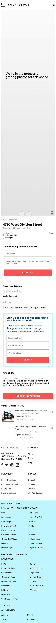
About (30, 454)
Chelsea (4, 513)
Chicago (7, 228)
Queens (33, 508)
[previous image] (21, 214)
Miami (30, 615)
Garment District (8, 534)
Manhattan (7, 508)
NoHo (31, 526)
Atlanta (4, 615)
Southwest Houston (9, 599)
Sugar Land (34, 572)
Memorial (5, 585)
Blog (30, 462)
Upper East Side (35, 543)
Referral (31, 488)
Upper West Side (36, 548)
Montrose (5, 594)
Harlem (4, 543)
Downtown (7, 559)
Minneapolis (32, 619)
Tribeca (32, 534)
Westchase (34, 590)
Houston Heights (8, 581)
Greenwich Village (9, 539)
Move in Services (8, 493)
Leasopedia (6, 488)
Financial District (8, 526)
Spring (32, 564)
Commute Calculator (10, 484)
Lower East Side (36, 517)
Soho (31, 530)
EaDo (3, 564)
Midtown (33, 521)
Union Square (34, 539)
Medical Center (36, 577)
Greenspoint (6, 572)
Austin (26, 228)
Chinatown (6, 517)
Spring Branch (36, 568)
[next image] (28, 214)
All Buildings (8, 610)
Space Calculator (8, 480)
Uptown (33, 581)
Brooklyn (22, 508)
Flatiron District (8, 530)
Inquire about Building (28, 396)
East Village (6, 521)
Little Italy (33, 513)
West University (36, 585)
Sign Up (28, 359)
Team (30, 458)
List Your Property (35, 493)
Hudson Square (7, 548)
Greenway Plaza (8, 577)
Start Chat (28, 272)
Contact (31, 480)
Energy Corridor (8, 568)
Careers (31, 484)
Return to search (9, 219)
